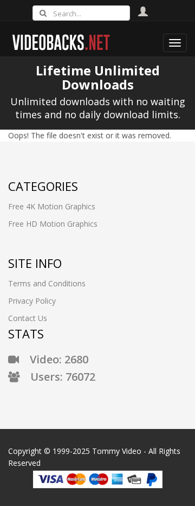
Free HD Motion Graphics (53, 224)
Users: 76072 (57, 376)
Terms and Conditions (47, 283)
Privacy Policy (32, 301)
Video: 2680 (53, 359)
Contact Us (27, 318)
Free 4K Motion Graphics (51, 206)
